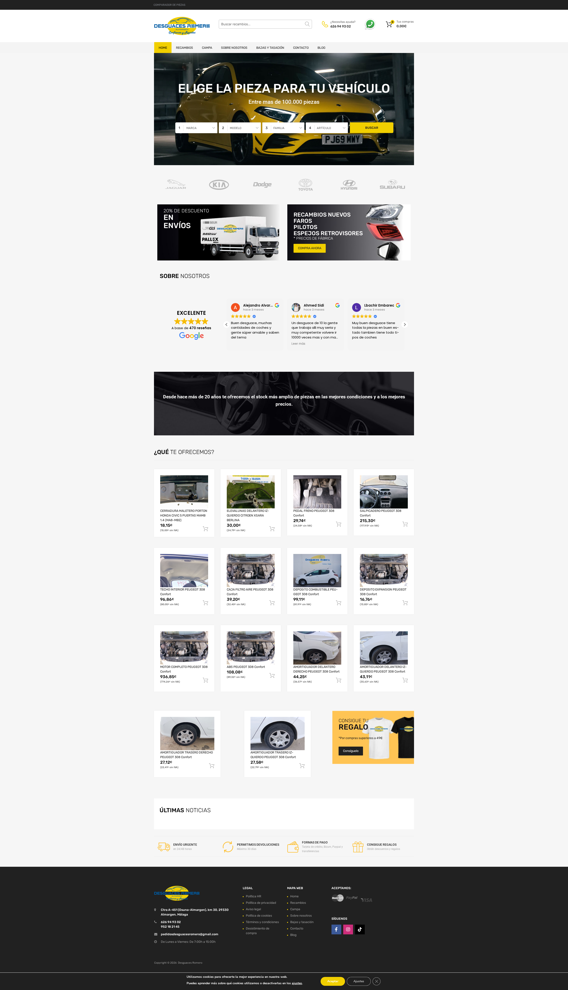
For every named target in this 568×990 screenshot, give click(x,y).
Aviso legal (253, 909)
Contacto (301, 48)
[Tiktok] (360, 929)
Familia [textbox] (278, 128)
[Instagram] (348, 929)
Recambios (184, 48)
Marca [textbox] (191, 128)
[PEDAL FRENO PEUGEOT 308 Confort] (317, 492)
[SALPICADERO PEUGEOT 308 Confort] (384, 492)
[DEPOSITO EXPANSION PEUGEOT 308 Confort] (384, 571)
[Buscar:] (265, 24)
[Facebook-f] (336, 929)
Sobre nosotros (234, 48)
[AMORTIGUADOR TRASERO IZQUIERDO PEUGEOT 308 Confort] (277, 733)
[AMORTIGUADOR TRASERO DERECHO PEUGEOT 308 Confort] (187, 733)
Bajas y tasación (270, 48)
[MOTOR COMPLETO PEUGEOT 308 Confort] (184, 648)
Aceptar (332, 981)
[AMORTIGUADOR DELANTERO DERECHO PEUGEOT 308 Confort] (317, 648)
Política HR (253, 896)
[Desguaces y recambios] (173, 26)
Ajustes (358, 981)
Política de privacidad (261, 903)
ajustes (297, 983)
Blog (321, 48)
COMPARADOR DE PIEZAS (169, 4)
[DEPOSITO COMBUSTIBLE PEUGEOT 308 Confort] (317, 571)
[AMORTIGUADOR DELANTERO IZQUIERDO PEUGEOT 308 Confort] (384, 648)
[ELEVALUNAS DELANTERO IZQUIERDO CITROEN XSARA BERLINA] (251, 492)
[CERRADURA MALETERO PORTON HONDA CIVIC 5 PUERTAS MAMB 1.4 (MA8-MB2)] (184, 492)
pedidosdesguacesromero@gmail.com (189, 934)
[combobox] (196, 127)
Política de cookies (259, 916)
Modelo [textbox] (235, 128)
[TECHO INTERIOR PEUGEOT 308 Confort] (184, 571)
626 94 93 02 (340, 26)
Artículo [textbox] (324, 128)
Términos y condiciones (262, 922)
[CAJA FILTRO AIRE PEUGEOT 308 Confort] (251, 571)
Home (163, 48)
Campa (207, 48)
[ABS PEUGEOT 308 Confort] (251, 648)
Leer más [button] (298, 344)
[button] (404, 324)
